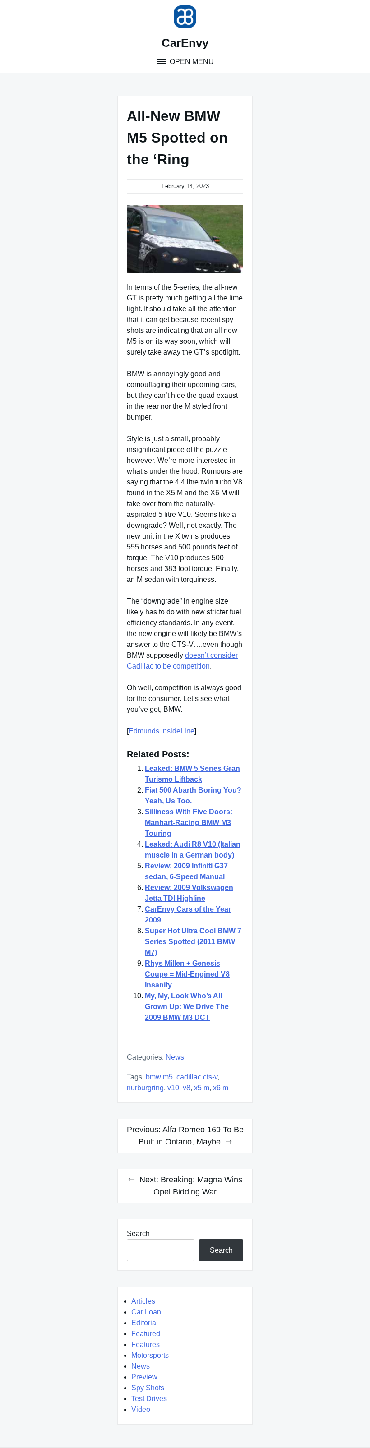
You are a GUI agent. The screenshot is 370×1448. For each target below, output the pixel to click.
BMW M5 (159, 1077)
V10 (173, 1088)
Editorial (144, 1323)
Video (140, 1409)
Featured (145, 1333)
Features (145, 1344)
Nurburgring (145, 1088)
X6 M (220, 1088)
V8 (186, 1088)
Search (138, 1233)
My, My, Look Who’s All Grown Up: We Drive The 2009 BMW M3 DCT (187, 1006)
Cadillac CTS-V (196, 1077)
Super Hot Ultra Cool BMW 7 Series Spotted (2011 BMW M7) (193, 941)
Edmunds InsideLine (161, 731)
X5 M (201, 1088)
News (175, 1057)
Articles (143, 1301)
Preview (144, 1377)
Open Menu (191, 61)
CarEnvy (185, 43)
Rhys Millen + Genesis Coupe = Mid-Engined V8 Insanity (187, 974)
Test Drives (149, 1398)
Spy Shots (147, 1388)
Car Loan (146, 1312)
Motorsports (150, 1355)
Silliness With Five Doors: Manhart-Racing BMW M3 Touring (188, 822)
